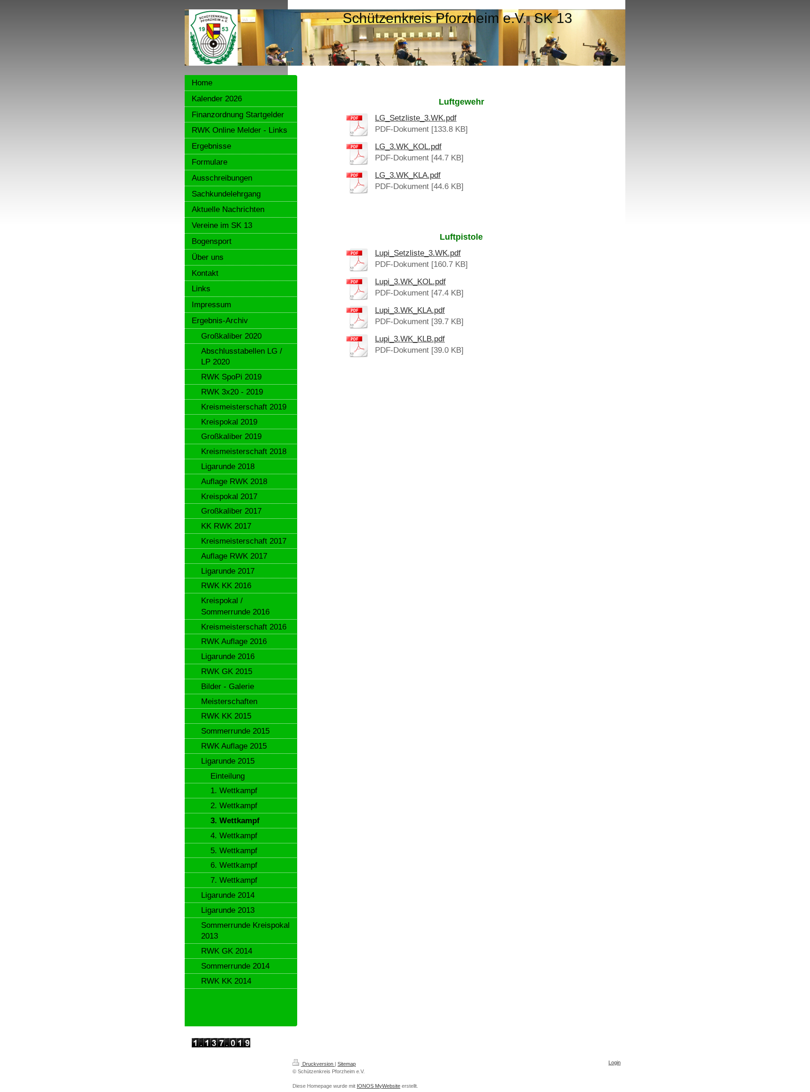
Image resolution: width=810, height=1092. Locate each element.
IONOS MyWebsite (378, 1086)
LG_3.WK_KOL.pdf (408, 146)
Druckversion (318, 1064)
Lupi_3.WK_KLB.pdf (410, 338)
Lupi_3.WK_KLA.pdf (410, 310)
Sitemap (347, 1064)
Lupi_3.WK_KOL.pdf (410, 281)
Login (614, 1062)
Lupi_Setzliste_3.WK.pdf (418, 253)
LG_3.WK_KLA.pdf (408, 175)
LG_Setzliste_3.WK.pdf (416, 118)
